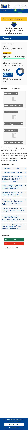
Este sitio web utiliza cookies (10, 419)
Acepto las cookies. (14, 424)
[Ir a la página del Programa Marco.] (14, 24)
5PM (4, 14)
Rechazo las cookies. (14, 427)
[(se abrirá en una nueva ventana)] (5, 5)
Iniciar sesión (15, 5)
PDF (15, 243)
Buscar (22, 5)
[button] (18, 5)
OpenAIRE (13, 160)
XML (15, 239)
